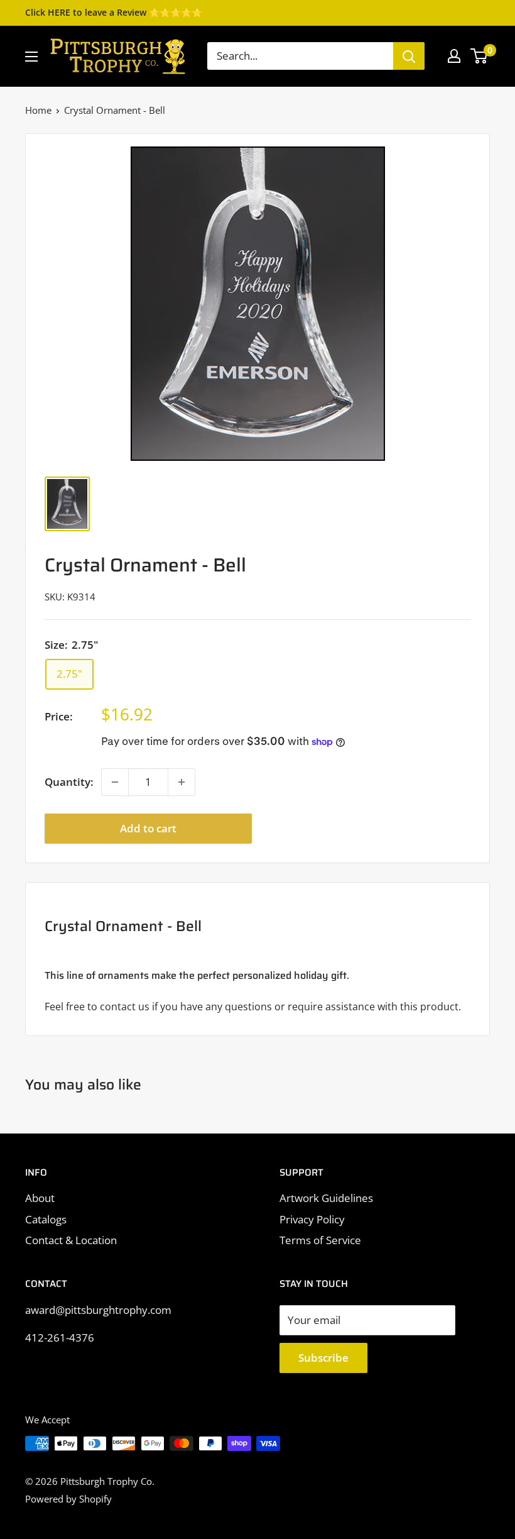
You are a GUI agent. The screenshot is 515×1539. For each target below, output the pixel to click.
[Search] (409, 56)
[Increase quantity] (181, 782)
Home (38, 110)
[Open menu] (31, 57)
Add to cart (148, 828)
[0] (479, 55)
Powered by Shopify (68, 1498)
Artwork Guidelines (326, 1198)
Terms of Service (320, 1240)
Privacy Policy (312, 1219)
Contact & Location (71, 1240)
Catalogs (46, 1219)
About (40, 1198)
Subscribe (323, 1357)
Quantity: (69, 782)
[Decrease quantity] (115, 782)
